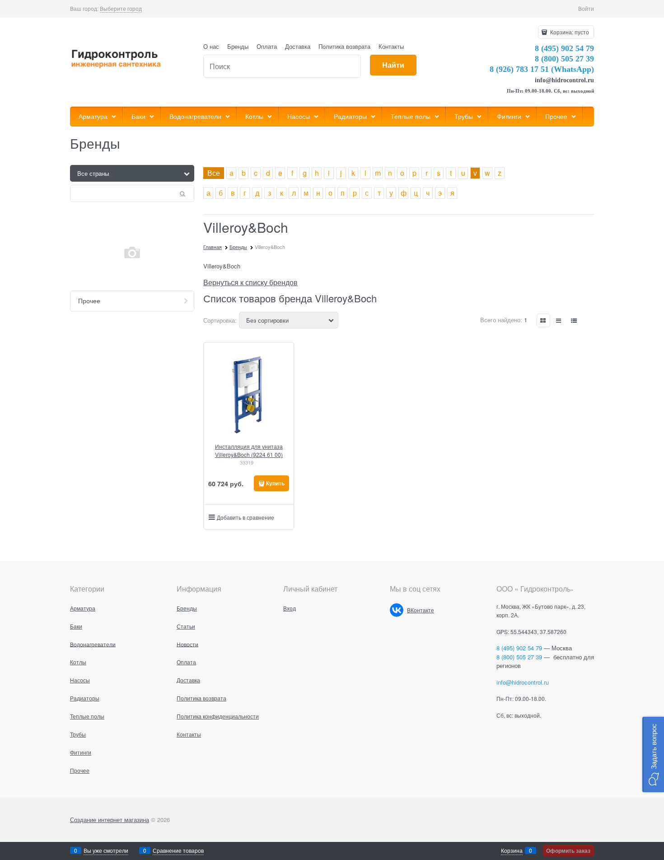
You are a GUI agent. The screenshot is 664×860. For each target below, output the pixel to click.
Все (213, 173)
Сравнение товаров (178, 850)
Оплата (267, 46)
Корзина (512, 850)
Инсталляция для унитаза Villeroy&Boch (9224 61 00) (249, 450)
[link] (121, 9)
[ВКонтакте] (396, 610)
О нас (211, 46)
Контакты (391, 46)
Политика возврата (344, 46)
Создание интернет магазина (109, 819)
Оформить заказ (568, 850)
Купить (275, 483)
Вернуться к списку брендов (250, 282)
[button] (653, 754)
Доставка (297, 46)
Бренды (237, 46)
